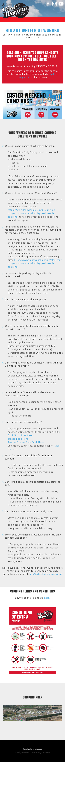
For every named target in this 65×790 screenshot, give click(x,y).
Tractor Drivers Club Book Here (26, 442)
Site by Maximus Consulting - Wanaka (32, 752)
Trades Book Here (18, 438)
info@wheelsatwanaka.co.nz (46, 574)
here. (47, 597)
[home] (16, 8)
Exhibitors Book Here (20, 435)
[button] (59, 12)
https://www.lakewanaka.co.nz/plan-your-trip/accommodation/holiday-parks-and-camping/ (32, 213)
